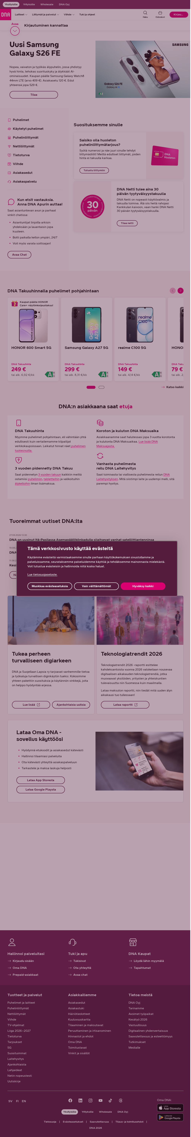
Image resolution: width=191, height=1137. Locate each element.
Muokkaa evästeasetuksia (50, 586)
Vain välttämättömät (96, 586)
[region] (97, 568)
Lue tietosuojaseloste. (42, 574)
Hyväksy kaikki (143, 586)
